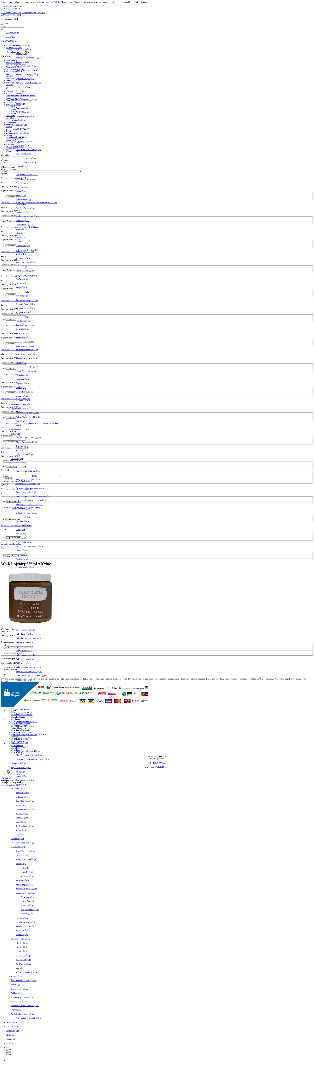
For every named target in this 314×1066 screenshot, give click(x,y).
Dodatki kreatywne (13, 80)
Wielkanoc (10, 144)
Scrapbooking (11, 122)
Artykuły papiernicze (14, 71)
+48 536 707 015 (158, 763)
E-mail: (6, 476)
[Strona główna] (12, 33)
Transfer (9, 131)
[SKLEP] (8, 1047)
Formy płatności (22, 730)
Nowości (9, 1060)
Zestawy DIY (11, 140)
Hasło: (34, 476)
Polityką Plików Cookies (63, 2)
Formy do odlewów (13, 93)
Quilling (9, 135)
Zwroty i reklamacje (24, 712)
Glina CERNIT (12, 100)
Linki (18, 748)
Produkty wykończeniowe (16, 120)
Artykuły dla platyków (14, 147)
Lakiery (14, 109)
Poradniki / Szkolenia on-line (17, 142)
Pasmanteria (10, 116)
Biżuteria (9, 76)
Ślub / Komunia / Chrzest (16, 129)
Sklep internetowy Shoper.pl (12, 785)
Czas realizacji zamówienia (26, 735)
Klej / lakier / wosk (13, 105)
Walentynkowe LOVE (14, 138)
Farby (8, 87)
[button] (13, 667)
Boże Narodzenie (12, 60)
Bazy (8, 74)
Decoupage (10, 78)
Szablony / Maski (12, 124)
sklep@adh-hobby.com (160, 767)
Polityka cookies (22, 739)
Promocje (9, 1063)
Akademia (10, 1065)
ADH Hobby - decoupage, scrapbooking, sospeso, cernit (23, 13)
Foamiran (9, 91)
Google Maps (16, 774)
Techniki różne (11, 133)
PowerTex (10, 118)
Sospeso (9, 127)
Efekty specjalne (12, 82)
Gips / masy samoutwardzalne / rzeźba (21, 96)
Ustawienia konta (23, 723)
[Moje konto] (8, 1052)
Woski (13, 113)
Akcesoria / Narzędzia (14, 67)
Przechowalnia (22, 726)
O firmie (19, 746)
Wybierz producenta (9, 169)
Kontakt (19, 750)
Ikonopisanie (11, 102)
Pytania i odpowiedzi (24, 715)
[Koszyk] (8, 1054)
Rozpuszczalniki (17, 111)
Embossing (10, 85)
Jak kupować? (21, 741)
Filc (7, 89)
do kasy (4, 19)
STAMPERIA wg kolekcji (16, 65)
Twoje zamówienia (23, 721)
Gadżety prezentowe (14, 98)
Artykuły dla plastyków (15, 69)
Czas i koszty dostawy (24, 732)
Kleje (13, 107)
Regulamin (20, 717)
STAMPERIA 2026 (13, 63)
